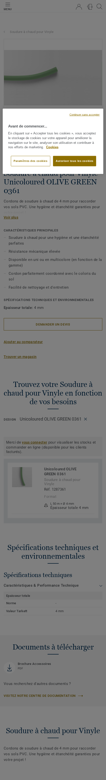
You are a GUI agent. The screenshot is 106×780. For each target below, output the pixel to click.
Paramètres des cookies (31, 160)
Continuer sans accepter (85, 114)
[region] (53, 141)
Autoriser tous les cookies (74, 160)
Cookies (52, 147)
